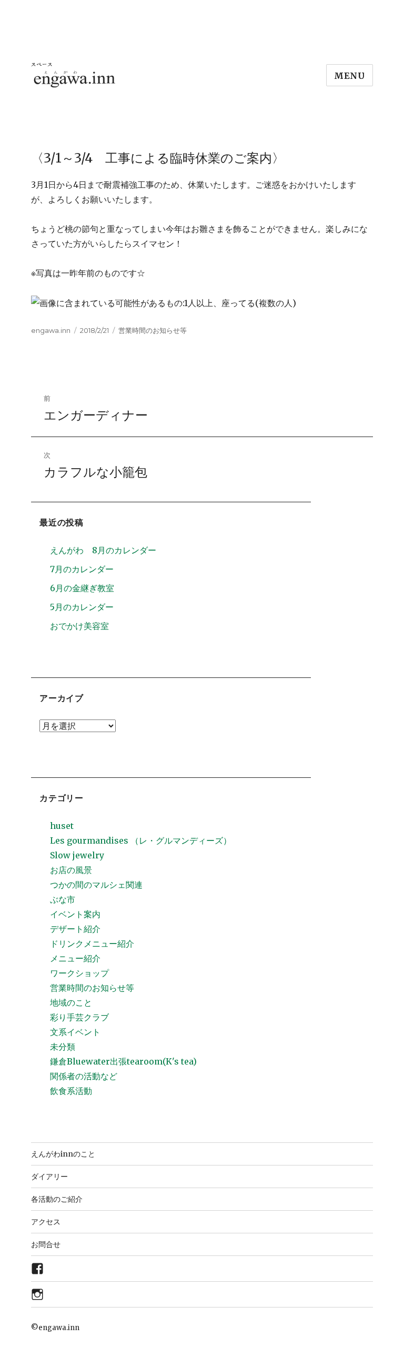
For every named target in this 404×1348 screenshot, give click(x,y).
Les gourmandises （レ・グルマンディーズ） (140, 840)
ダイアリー (49, 1176)
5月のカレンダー (82, 607)
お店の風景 (71, 870)
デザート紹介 (75, 929)
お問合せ (45, 1244)
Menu (349, 75)
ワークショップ (79, 973)
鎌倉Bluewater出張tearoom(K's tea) (123, 1061)
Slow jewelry (77, 855)
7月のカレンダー (82, 569)
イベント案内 (75, 914)
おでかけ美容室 (79, 626)
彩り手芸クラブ (79, 1017)
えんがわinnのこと (63, 1154)
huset (62, 825)
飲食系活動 (71, 1091)
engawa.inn (50, 330)
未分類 (62, 1046)
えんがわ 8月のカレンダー (103, 550)
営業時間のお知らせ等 (152, 330)
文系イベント (75, 1032)
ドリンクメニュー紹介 (92, 943)
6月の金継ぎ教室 (82, 588)
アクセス (45, 1222)
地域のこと (71, 1002)
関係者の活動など (83, 1076)
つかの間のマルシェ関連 (96, 884)
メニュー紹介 (75, 958)
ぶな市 (62, 899)
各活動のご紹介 (57, 1199)
